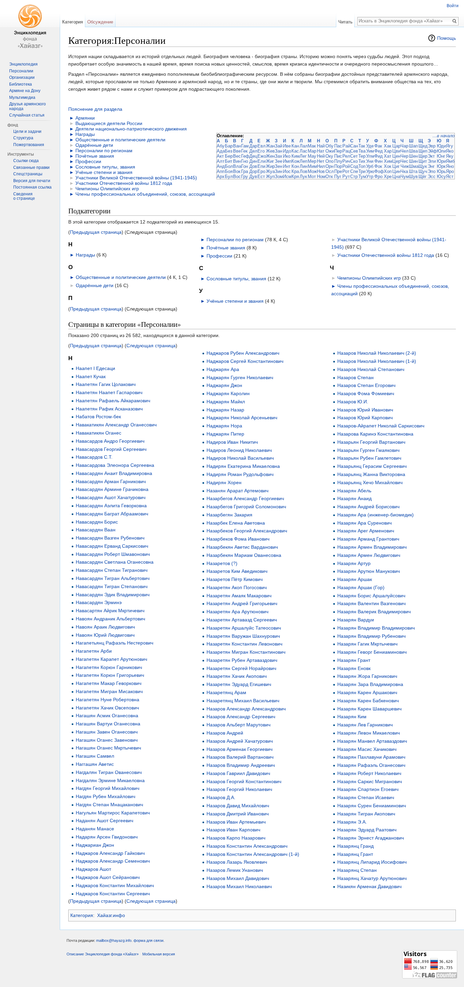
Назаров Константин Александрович (247, 846)
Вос (237, 176)
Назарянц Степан (357, 870)
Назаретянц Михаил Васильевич (243, 700)
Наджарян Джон (224, 385)
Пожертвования (28, 144)
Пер (338, 151)
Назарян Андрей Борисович (368, 506)
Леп (303, 161)
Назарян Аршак (354, 579)
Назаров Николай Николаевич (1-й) (376, 361)
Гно (244, 161)
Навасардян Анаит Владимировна (114, 473)
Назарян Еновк (354, 668)
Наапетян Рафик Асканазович (109, 408)
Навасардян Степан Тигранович (111, 570)
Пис (338, 156)
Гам (245, 145)
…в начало (443, 135)
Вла (237, 166)
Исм (287, 176)
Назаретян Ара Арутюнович (237, 611)
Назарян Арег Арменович (365, 530)
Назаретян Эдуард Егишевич (239, 684)
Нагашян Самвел (95, 756)
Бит (228, 161)
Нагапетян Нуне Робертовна (107, 699)
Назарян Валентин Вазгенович (371, 603)
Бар (229, 145)
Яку (449, 156)
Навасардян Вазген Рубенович (110, 538)
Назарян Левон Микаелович (368, 733)
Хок (387, 166)
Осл (329, 171)
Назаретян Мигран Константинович (246, 652)
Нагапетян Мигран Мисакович (109, 691)
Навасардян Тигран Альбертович (112, 578)
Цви (396, 151)
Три (361, 171)
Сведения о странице (24, 196)
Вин (237, 161)
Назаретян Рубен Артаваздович (242, 660)
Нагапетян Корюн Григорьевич (110, 675)
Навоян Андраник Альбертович (110, 618)
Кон (295, 166)
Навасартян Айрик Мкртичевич (110, 610)
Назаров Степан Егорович (366, 385)
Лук (303, 176)
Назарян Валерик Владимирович (374, 611)
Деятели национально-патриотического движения (131, 128)
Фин (378, 161)
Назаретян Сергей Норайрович (241, 668)
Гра (244, 171)
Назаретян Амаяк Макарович (239, 595)
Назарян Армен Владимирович (372, 547)
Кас (295, 151)
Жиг (270, 161)
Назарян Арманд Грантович (368, 539)
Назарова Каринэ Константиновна (375, 434)
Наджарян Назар (225, 409)
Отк (329, 176)
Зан (278, 151)
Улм (370, 156)
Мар (312, 151)
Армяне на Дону (24, 90)
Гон (244, 166)
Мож (312, 171)
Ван (237, 145)
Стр (354, 176)
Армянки (85, 118)
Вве (237, 151)
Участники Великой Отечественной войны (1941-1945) (136, 177)
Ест (261, 176)
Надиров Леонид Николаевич (239, 450)
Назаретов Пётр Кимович (235, 579)
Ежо (261, 156)
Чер (404, 156)
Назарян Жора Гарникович (367, 676)
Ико (286, 156)
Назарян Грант (353, 660)
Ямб (450, 161)
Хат (387, 156)
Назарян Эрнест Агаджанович (370, 838)
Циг (396, 166)
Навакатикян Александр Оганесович (116, 424)
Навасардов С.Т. (94, 457)
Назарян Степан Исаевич (365, 797)
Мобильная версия (158, 954)
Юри (441, 161)
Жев (270, 151)
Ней (321, 156)
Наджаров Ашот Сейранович (108, 877)
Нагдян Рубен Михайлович (105, 796)
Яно (450, 166)
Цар (396, 145)
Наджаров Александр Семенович (113, 861)
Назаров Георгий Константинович (244, 781)
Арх (221, 176)
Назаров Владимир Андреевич (241, 765)
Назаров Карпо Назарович (236, 838)
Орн (329, 166)
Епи (261, 166)
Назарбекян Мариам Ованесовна (244, 555)
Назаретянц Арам (226, 692)
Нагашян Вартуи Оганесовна (108, 723)
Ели (261, 161)
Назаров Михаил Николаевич (239, 886)
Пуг (337, 176)
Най (321, 145)
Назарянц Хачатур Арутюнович (372, 878)
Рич (346, 161)
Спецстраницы (27, 174)
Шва (413, 151)
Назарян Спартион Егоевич (367, 789)
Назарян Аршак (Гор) (361, 587)
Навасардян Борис (97, 522)
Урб (369, 166)
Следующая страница (151, 345)
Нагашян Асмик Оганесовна (107, 715)
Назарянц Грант (355, 854)
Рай (346, 145)
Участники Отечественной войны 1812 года (123, 183)
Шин (413, 161)
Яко (449, 151)
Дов (253, 166)
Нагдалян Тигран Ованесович (109, 772)
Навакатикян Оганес (98, 433)
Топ (361, 166)
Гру (244, 176)
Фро (378, 176)
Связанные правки (31, 167)
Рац (346, 151)
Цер (396, 161)
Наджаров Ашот (93, 869)
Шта (413, 171)
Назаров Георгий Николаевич (239, 789)
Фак (378, 145)
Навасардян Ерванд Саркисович (112, 546)
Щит (422, 161)
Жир (270, 166)
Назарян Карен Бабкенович (368, 700)
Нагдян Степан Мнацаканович (109, 804)
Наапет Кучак (91, 376)
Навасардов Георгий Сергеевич (111, 449)
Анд (221, 166)
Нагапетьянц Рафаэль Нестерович (114, 643)
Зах (278, 156)
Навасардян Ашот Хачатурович (110, 497)
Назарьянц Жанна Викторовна (371, 474)
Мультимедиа (22, 97)
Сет (354, 156)
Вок (236, 171)
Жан (270, 145)
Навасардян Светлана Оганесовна (115, 562)
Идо (287, 151)
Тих (361, 161)
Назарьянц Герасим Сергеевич (372, 466)
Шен (413, 156)
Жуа (270, 171)
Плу (338, 161)
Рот (346, 171)
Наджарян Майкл (226, 401)
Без (228, 151)
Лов (303, 171)
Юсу (441, 176)
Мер (312, 161)
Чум (404, 176)
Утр (369, 176)
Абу (221, 145)
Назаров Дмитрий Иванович (238, 813)
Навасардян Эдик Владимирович (112, 594)
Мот (312, 176)
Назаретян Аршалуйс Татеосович (244, 628)
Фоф (379, 171)
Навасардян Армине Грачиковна (112, 489)
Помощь (446, 38)
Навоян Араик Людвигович (105, 627)
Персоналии (21, 71)
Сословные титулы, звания (105, 167)
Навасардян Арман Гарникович (111, 481)
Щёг (422, 176)
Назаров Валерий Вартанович (240, 757)
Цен (396, 156)
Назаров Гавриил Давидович (238, 773)
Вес (237, 156)
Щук (422, 166)
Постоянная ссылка (32, 187)
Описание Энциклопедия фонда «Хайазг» (103, 954)
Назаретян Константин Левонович (244, 644)
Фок (378, 166)
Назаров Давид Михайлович (238, 805)
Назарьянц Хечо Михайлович (370, 482)
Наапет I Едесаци (95, 368)
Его (261, 151)
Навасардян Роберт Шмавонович (113, 554)
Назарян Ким (352, 716)
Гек (244, 151)
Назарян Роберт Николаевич (369, 773)
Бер (229, 156)
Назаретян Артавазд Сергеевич (242, 619)
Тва (361, 151)
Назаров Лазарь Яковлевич (237, 862)
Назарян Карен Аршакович (367, 692)
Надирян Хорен (224, 482)
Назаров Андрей (225, 733)
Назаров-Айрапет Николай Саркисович (380, 425)
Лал (304, 145)
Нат (320, 151)
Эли (432, 161)
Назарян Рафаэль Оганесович (371, 765)
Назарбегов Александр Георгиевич (245, 498)
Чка (404, 171)
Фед (378, 151)
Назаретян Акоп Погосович (237, 587)
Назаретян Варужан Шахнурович (243, 636)
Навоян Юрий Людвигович (105, 635)
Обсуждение (100, 21)
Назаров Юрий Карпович (365, 417)
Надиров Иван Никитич (232, 442)
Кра (295, 171)
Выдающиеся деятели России (108, 123)
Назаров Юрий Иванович (365, 409)
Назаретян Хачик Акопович (237, 676)
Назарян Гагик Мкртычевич (367, 644)
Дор (253, 171)
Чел (404, 151)
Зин (278, 171)
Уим (370, 151)
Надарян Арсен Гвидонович (107, 837)
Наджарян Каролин (228, 393)
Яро (450, 171)
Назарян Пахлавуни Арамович (371, 757)
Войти (453, 5)
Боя (229, 171)
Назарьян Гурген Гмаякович (368, 450)
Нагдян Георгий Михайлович (107, 788)
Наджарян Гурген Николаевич (240, 377)
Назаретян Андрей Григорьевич (242, 603)
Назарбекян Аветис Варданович (242, 547)
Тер (361, 156)
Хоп (388, 171)
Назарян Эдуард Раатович (366, 829)
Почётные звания (94, 156)
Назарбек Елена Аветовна (236, 523)
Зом (279, 176)
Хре (388, 176)
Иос (287, 171)
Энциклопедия (23, 64)
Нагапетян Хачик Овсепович (107, 707)
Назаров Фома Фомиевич (365, 393)
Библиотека (20, 84)
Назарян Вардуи (355, 619)
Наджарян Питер (225, 434)
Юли (441, 151)
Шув (413, 176)
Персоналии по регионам (103, 150)
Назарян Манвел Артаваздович (372, 741)
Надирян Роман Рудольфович (240, 474)
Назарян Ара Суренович (364, 523)
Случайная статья (26, 115)
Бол (229, 166)
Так (361, 145)
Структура (23, 138)
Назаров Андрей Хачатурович (240, 741)
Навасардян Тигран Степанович (111, 586)
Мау (312, 156)
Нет (320, 161)
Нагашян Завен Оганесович (107, 732)
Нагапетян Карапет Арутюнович (111, 659)
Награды (85, 134)
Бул (229, 176)
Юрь (441, 171)
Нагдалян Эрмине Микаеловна (110, 780)
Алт (221, 161)
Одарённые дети (94, 145)
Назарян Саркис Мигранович (369, 781)
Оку (329, 156)
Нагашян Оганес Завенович (107, 740)
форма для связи (148, 940)
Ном (321, 176)
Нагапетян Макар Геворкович (108, 683)
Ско (354, 161)
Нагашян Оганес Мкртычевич (108, 748)
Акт (220, 156)
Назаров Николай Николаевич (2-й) (376, 353)
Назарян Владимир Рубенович (371, 636)
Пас (338, 145)
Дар (253, 145)
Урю (370, 171)
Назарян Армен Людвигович (368, 555)
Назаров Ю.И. (352, 401)
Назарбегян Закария (229, 514)
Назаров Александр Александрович (246, 708)
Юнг (441, 156)
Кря (295, 176)
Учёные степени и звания (103, 172)
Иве (287, 145)
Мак (312, 145)
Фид (378, 156)
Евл (261, 145)
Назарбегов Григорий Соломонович (246, 506)
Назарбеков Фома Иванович (238, 539)
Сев (354, 151)
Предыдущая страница (96, 232)
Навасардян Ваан (95, 529)
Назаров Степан (355, 377)
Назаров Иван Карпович (233, 829)
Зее (278, 161)
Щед (423, 145)
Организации (22, 77)
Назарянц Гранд (355, 846)
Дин (253, 161)
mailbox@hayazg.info (113, 940)
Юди (441, 145)
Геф (245, 156)
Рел (346, 156)
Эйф (432, 151)
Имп (287, 161)
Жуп (270, 176)
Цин (396, 171)
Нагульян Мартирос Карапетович (113, 812)
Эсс (431, 176)
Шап (413, 145)
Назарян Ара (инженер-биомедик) (375, 514)
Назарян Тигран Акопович (366, 813)
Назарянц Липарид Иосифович (372, 862)
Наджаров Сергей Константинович (245, 361)
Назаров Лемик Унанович (235, 870)
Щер (422, 156)
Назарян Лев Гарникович (365, 724)
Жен (270, 156)
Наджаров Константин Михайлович (115, 885)
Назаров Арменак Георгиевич (239, 749)
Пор (338, 166)
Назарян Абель (354, 490)
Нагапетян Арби (94, 651)
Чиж (404, 166)
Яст (449, 176)
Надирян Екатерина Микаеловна (243, 466)
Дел (253, 151)
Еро (261, 171)
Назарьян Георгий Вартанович (371, 442)
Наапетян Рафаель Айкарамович (113, 400)
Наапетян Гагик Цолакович (106, 384)
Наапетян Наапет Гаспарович (109, 392)
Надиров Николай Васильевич (240, 458)
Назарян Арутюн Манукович (368, 571)
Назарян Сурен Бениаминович (371, 805)
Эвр (431, 145)
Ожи (329, 151)
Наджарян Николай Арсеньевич (242, 417)
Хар (388, 151)
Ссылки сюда (26, 160)
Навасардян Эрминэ (99, 602)
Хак (387, 145)
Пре (338, 171)
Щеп (422, 151)
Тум (362, 176)
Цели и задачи (27, 131)
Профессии (88, 161)
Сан (354, 145)
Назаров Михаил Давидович (238, 878)
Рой (346, 166)
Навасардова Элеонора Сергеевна (115, 465)
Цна (396, 176)
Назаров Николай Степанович (370, 369)
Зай (278, 145)
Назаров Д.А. (221, 797)
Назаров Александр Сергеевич (241, 716)
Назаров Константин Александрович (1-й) (253, 854)
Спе (354, 171)
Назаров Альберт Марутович (238, 724)
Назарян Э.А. (352, 822)
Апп (221, 171)
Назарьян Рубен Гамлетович (369, 458)
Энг (431, 166)
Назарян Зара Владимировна (370, 684)
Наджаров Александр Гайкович (110, 853)
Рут (346, 176)
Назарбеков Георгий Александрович (247, 530)
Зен (278, 166)
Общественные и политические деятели (120, 139)
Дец (253, 156)
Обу (329, 145)
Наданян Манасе (95, 828)
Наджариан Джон (95, 845)
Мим (312, 166)
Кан (295, 145)
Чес (404, 161)
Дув (253, 176)
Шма (413, 166)
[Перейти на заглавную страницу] (30, 27)
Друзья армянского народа (27, 106)
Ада (221, 151)
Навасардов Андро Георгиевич (110, 441)
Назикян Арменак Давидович (369, 886)
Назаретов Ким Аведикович (237, 571)
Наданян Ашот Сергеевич (104, 820)
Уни (369, 161)
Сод (354, 166)
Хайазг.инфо (111, 915)
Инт (286, 166)
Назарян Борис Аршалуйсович (371, 595)
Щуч (422, 171)
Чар (404, 145)
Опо (329, 161)
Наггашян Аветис (95, 764)
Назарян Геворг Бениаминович (372, 652)
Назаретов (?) (222, 563)
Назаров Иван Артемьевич (236, 822)
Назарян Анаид (354, 498)
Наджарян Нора (224, 425)
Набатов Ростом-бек (98, 416)
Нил (321, 166)
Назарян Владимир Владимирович (376, 628)
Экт (431, 156)
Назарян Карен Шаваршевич (369, 708)
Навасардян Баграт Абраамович (112, 513)
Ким (295, 156)
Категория (81, 915)
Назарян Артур (354, 563)
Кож (295, 161)
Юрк (441, 166)
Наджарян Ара (223, 369)
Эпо (431, 171)
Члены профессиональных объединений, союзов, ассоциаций (145, 194)
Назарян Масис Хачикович (366, 749)
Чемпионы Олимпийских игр (107, 188)
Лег (303, 156)
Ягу (449, 145)
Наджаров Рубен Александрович (243, 353)
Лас (303, 151)
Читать (345, 21)
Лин (303, 166)
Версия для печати (31, 180)
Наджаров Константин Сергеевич (113, 893)
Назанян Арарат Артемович (237, 490)
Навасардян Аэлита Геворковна (111, 505)
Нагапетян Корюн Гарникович (109, 667)
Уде (370, 145)
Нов (321, 171)
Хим (388, 161)
